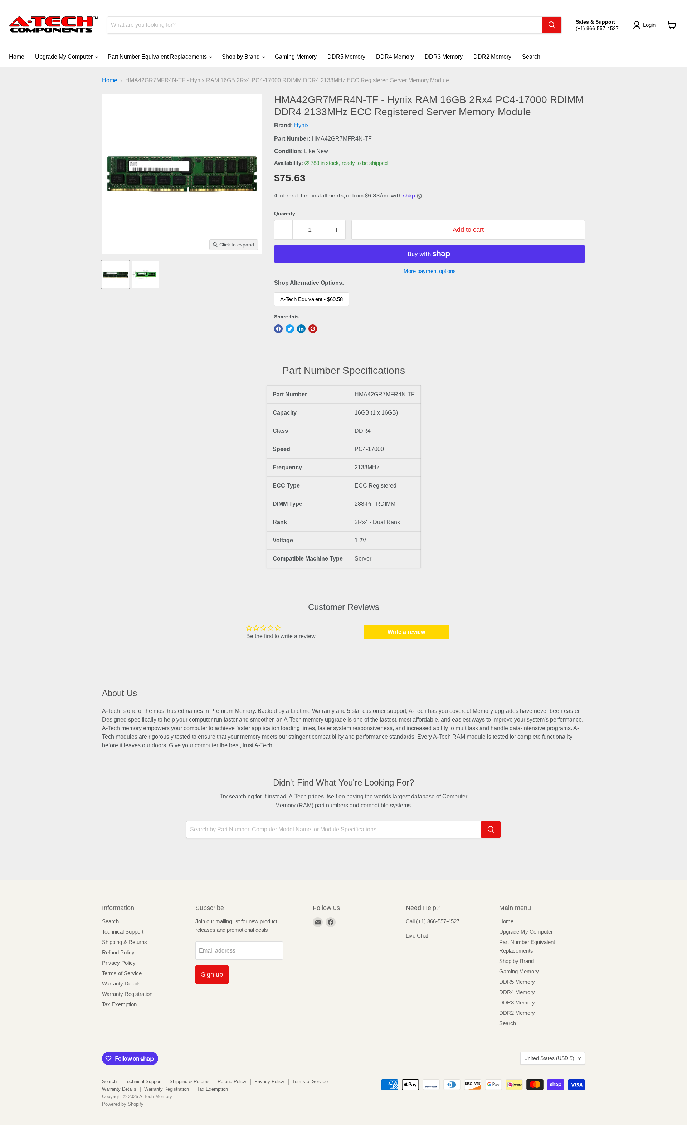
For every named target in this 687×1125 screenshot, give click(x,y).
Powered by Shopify (122, 1104)
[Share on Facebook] (278, 328)
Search (531, 57)
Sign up (212, 974)
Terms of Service (122, 973)
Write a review (406, 632)
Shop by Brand (241, 57)
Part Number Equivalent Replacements (158, 57)
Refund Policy (118, 952)
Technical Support (122, 932)
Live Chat (417, 936)
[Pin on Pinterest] (312, 328)
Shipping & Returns (124, 942)
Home (16, 57)
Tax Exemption (119, 1004)
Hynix (301, 125)
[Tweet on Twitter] (290, 328)
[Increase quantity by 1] (336, 230)
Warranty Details (121, 983)
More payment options (430, 271)
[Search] (551, 25)
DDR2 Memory (492, 57)
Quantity (284, 213)
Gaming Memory (296, 57)
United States (549, 1058)
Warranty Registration (127, 994)
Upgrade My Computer (64, 57)
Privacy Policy (119, 963)
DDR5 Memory (346, 57)
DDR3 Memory (444, 57)
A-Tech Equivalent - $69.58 (311, 299)
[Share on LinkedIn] (301, 328)
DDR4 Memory (395, 57)
